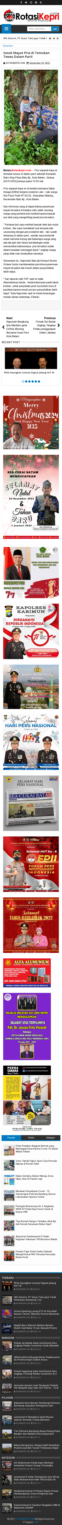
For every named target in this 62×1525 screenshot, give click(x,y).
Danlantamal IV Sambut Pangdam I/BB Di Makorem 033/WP (37, 1506)
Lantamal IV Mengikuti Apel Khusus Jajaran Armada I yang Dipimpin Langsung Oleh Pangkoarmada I (33, 1419)
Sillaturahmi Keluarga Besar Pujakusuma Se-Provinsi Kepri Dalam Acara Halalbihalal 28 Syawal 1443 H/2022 (37, 1360)
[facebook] (21, 2)
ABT (37, 1522)
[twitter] (26, 2)
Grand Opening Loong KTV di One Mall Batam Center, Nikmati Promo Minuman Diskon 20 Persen (36, 1314)
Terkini (31, 1137)
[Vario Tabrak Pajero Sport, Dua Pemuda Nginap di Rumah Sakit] (9, 1165)
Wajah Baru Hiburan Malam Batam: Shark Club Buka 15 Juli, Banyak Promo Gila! (35, 1328)
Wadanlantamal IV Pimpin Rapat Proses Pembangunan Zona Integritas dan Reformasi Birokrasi (36, 1493)
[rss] (41, 2)
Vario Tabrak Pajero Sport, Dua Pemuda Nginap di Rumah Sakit (36, 1162)
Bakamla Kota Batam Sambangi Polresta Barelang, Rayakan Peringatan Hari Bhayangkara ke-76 (37, 1405)
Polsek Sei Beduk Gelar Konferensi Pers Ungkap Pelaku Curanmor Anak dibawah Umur (36, 1345)
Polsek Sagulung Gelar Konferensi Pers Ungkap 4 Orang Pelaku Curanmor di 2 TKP (35, 1374)
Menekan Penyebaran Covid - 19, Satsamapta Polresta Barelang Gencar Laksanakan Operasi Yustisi (36, 1194)
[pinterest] (36, 2)
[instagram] (31, 2)
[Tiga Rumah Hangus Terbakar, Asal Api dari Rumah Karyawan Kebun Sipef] (9, 1225)
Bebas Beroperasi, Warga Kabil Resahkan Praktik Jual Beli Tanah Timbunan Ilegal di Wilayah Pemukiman (36, 1448)
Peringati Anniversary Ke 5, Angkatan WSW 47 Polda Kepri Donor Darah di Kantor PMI (35, 1209)
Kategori (50, 1137)
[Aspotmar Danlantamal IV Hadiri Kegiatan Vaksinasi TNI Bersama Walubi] (9, 1241)
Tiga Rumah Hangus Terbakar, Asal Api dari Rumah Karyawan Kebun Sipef (36, 1223)
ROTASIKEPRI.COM (24, 1519)
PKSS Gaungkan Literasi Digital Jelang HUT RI (29, 372)
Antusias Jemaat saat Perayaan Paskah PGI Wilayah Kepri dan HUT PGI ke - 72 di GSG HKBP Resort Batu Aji (36, 1388)
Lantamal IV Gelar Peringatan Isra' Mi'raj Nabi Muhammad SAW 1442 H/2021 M (36, 1478)
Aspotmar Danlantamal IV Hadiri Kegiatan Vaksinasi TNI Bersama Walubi (36, 1238)
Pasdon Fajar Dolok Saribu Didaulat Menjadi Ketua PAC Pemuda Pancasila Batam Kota (35, 1254)
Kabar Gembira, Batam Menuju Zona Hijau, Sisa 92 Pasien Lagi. (34, 1177)
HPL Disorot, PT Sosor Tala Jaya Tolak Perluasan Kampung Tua (35, 1298)
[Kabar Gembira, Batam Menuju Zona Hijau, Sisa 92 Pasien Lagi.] (9, 1180)
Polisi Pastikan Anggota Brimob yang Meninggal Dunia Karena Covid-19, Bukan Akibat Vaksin (37, 1148)
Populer (11, 1137)
